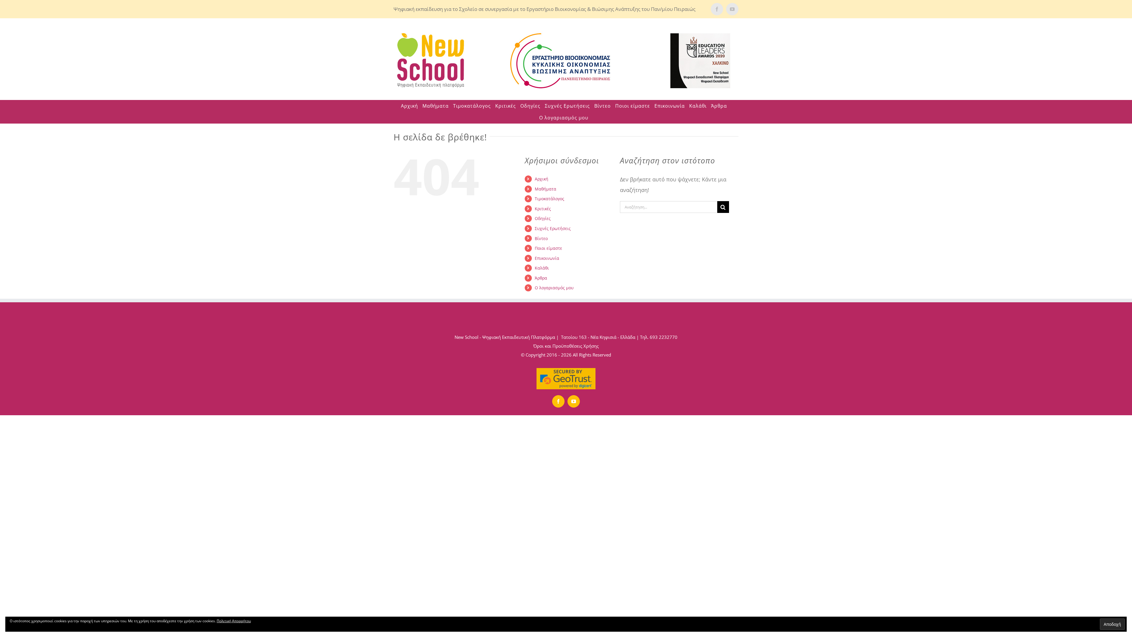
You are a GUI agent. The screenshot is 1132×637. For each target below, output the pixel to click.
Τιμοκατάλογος (549, 198)
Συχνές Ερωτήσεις (553, 228)
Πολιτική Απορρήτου (234, 620)
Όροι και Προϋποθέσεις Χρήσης (566, 346)
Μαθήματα (545, 189)
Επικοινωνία (547, 258)
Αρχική (541, 179)
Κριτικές (543, 208)
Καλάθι (542, 268)
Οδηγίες (543, 218)
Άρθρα (541, 278)
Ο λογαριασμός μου (554, 287)
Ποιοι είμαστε (548, 248)
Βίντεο (541, 238)
